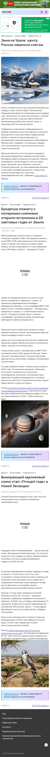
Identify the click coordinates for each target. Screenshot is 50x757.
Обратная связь (9, 722)
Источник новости (40, 197)
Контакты (6, 727)
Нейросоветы (11, 185)
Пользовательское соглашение (17, 718)
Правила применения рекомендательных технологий (21, 737)
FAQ (4, 713)
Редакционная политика (13, 731)
